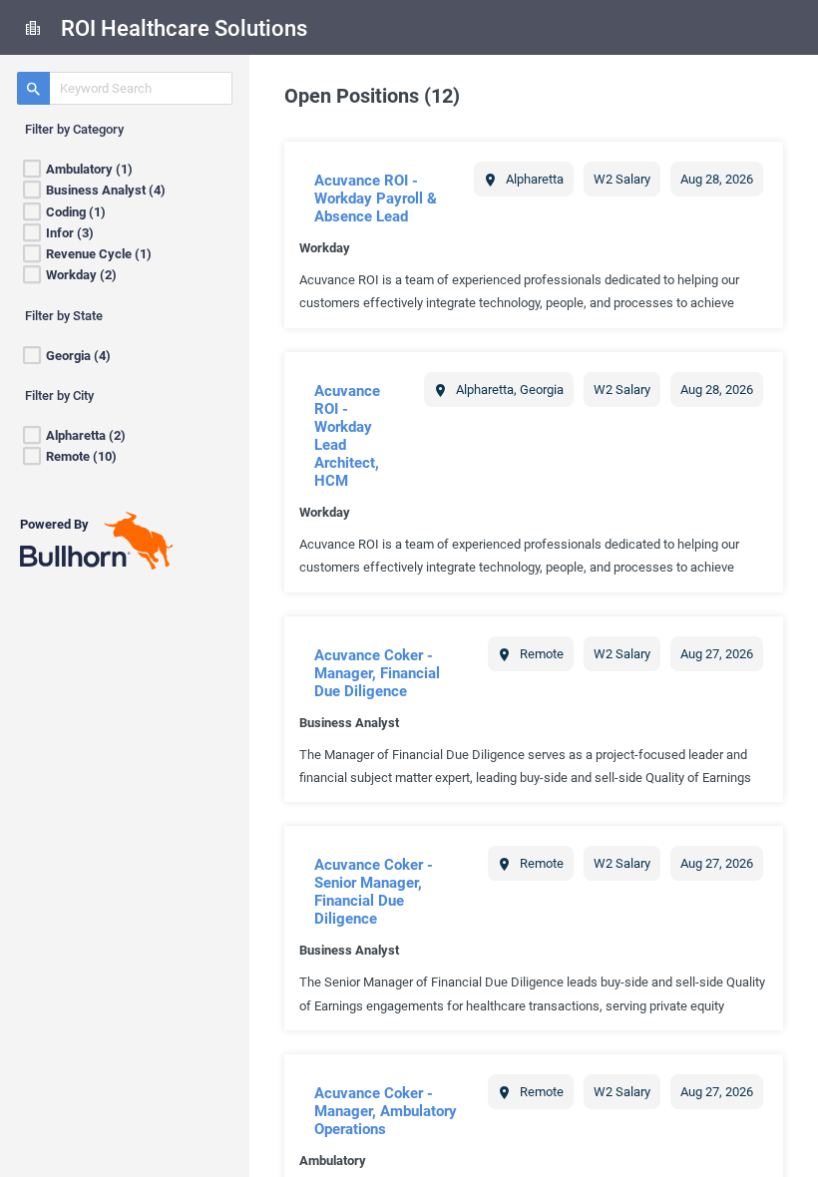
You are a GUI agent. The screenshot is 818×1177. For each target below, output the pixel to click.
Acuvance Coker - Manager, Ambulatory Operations (385, 1111)
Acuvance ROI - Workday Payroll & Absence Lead (375, 198)
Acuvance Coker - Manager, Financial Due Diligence (377, 673)
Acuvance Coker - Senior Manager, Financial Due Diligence (373, 892)
